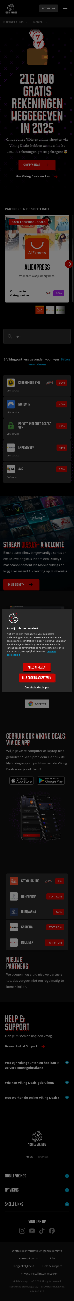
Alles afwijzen (36, 667)
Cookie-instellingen (37, 687)
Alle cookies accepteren (36, 678)
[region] (37, 650)
